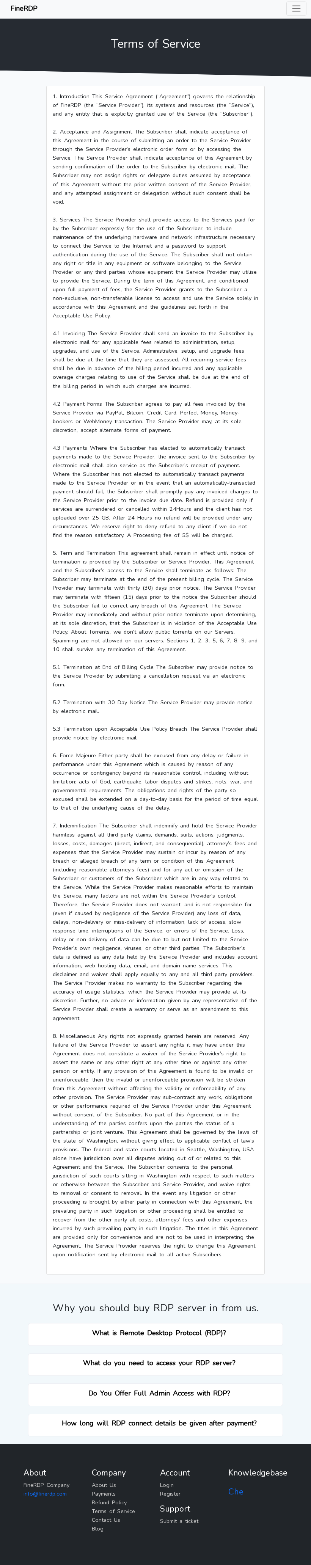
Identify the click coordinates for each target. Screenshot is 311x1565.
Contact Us (106, 1520)
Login (167, 1485)
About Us (104, 1485)
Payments (104, 1494)
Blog (98, 1528)
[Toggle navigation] (296, 9)
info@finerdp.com (45, 1494)
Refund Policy (109, 1502)
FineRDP (24, 8)
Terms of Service (113, 1511)
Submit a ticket (179, 1521)
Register (170, 1494)
